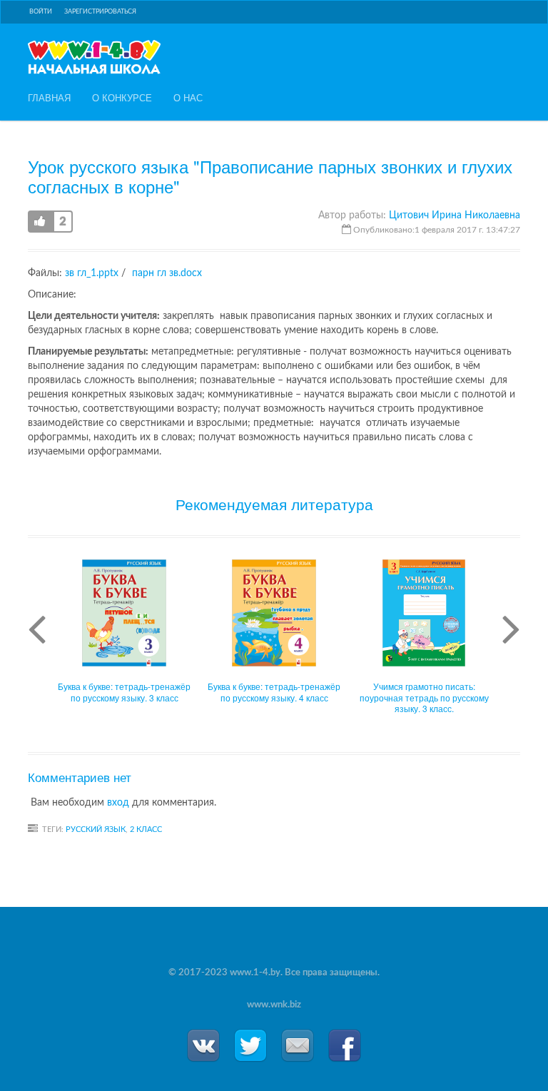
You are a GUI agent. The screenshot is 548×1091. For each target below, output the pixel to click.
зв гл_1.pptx (91, 273)
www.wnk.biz (274, 1005)
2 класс (146, 829)
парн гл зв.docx (167, 273)
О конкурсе (122, 97)
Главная (49, 97)
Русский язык (96, 829)
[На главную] (94, 57)
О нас (188, 97)
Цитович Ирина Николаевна (454, 215)
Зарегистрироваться (100, 12)
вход (118, 803)
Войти (40, 12)
